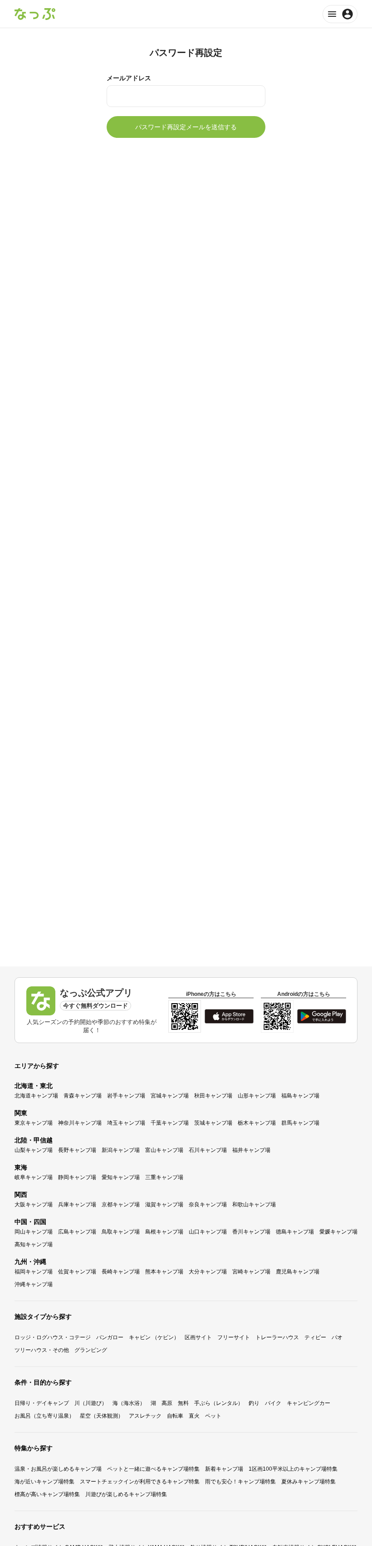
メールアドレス (129, 78)
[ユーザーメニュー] (340, 14)
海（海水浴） (129, 1403)
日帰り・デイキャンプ (42, 1403)
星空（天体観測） (101, 1416)
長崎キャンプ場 (121, 1271)
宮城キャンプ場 (170, 1095)
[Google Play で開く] (321, 1016)
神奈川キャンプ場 (80, 1123)
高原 (167, 1403)
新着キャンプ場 (224, 1469)
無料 (183, 1403)
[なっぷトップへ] (35, 14)
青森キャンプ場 (83, 1095)
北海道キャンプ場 (36, 1095)
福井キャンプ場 (251, 1150)
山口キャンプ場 (208, 1232)
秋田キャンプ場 (213, 1095)
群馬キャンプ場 (300, 1123)
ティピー (315, 1337)
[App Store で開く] (229, 1016)
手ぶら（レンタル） (218, 1403)
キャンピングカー (308, 1403)
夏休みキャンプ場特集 (308, 1481)
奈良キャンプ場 (208, 1204)
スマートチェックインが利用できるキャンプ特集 (140, 1481)
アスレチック (145, 1416)
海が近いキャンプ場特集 (44, 1481)
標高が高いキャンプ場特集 (47, 1494)
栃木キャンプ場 (257, 1123)
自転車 (175, 1416)
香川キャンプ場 (251, 1232)
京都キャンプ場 (121, 1204)
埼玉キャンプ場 (126, 1123)
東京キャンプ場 (34, 1123)
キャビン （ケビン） (154, 1337)
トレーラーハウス (277, 1337)
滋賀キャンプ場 (164, 1204)
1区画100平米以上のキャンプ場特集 (293, 1469)
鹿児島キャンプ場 (297, 1271)
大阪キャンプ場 (34, 1204)
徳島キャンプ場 (295, 1232)
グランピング (90, 1350)
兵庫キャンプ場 (77, 1204)
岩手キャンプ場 (126, 1095)
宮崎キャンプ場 (251, 1271)
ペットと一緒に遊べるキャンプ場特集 (153, 1469)
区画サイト (198, 1337)
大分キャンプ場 (208, 1271)
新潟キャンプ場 (121, 1150)
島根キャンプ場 (164, 1232)
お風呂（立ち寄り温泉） (44, 1416)
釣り (254, 1403)
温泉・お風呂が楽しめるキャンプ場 (58, 1469)
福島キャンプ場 (300, 1095)
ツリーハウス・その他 (42, 1350)
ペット (213, 1416)
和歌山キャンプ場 (254, 1204)
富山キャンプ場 (164, 1150)
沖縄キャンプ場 (34, 1284)
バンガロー (109, 1337)
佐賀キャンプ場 (77, 1271)
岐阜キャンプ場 (34, 1177)
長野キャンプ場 (77, 1150)
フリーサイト (233, 1337)
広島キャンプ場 (77, 1232)
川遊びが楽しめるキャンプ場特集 (126, 1494)
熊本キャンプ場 (164, 1271)
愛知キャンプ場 (121, 1177)
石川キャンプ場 (208, 1150)
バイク (273, 1403)
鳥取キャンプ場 (121, 1232)
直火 (194, 1416)
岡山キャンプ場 (34, 1232)
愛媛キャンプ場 (338, 1232)
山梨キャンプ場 (34, 1150)
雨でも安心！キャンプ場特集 (240, 1481)
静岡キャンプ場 (77, 1177)
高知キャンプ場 (34, 1244)
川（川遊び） (90, 1403)
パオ (337, 1337)
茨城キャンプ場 (213, 1123)
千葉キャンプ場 (170, 1123)
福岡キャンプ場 (34, 1271)
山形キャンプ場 (257, 1095)
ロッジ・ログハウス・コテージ (53, 1337)
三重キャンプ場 (164, 1177)
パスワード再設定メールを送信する (186, 127)
